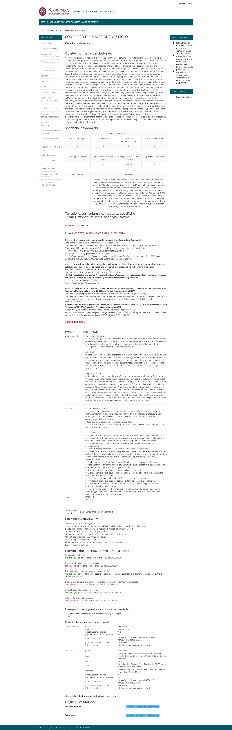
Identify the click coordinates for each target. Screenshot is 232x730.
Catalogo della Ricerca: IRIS (50, 140)
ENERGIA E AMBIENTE (54, 30)
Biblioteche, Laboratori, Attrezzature (50, 131)
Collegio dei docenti (49, 48)
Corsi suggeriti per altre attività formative (50, 115)
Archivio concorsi (48, 108)
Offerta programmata (50, 62)
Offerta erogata (47, 70)
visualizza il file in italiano (136, 706)
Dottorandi (45, 81)
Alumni (44, 86)
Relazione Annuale (48, 92)
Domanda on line (184, 97)
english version (153, 706)
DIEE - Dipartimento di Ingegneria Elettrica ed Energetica (70, 22)
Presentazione (47, 43)
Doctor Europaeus (48, 155)
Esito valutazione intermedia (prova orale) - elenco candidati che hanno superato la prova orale (184, 63)
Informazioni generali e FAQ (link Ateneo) (50, 183)
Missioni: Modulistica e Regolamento (50, 148)
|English (185, 3)
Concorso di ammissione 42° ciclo (50, 55)
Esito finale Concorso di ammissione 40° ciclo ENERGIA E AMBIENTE (183, 77)
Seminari (44, 76)
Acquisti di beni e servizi (48, 161)
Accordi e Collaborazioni (46, 123)
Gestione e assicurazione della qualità (49, 100)
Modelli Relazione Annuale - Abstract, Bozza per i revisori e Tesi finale (49, 172)
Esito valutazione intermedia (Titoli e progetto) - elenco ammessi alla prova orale (184, 48)
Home (41, 30)
